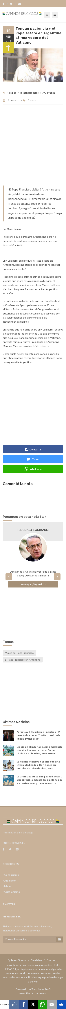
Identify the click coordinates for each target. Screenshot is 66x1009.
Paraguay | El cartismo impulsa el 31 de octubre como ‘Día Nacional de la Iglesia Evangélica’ (38, 735)
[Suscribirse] (59, 939)
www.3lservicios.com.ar (33, 993)
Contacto (52, 960)
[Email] (51, 1004)
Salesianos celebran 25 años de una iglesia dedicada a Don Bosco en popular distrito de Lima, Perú (38, 765)
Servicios (36, 960)
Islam (7, 886)
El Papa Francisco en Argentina (22, 659)
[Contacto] (19, 3)
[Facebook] (5, 3)
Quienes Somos (17, 960)
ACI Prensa (49, 92)
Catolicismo (11, 874)
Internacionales (29, 92)
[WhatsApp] (42, 1004)
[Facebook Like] (14, 1004)
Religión (11, 92)
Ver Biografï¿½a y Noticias (33, 584)
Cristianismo (12, 891)
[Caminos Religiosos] (26, 14)
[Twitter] (13, 3)
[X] (33, 1004)
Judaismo (10, 880)
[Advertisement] (33, 147)
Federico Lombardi (33, 530)
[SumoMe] (61, 1004)
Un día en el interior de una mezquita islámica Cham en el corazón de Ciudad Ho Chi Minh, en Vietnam (39, 750)
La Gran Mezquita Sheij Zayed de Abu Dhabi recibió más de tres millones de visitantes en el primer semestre (39, 780)
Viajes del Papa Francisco (19, 652)
